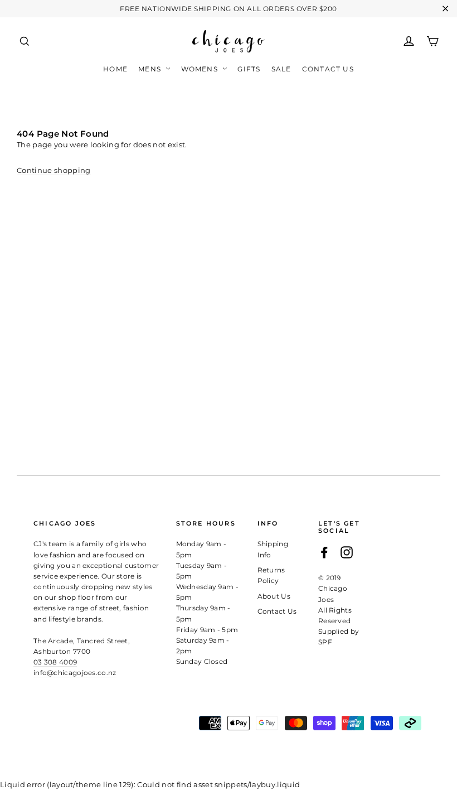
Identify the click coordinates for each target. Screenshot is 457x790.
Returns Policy (271, 575)
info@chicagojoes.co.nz (74, 672)
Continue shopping (54, 170)
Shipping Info (273, 548)
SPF (325, 642)
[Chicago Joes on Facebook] (324, 552)
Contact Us (328, 69)
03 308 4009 (55, 662)
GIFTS (248, 69)
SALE (281, 69)
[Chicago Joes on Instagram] (347, 552)
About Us (274, 596)
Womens (200, 69)
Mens (150, 69)
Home (115, 69)
